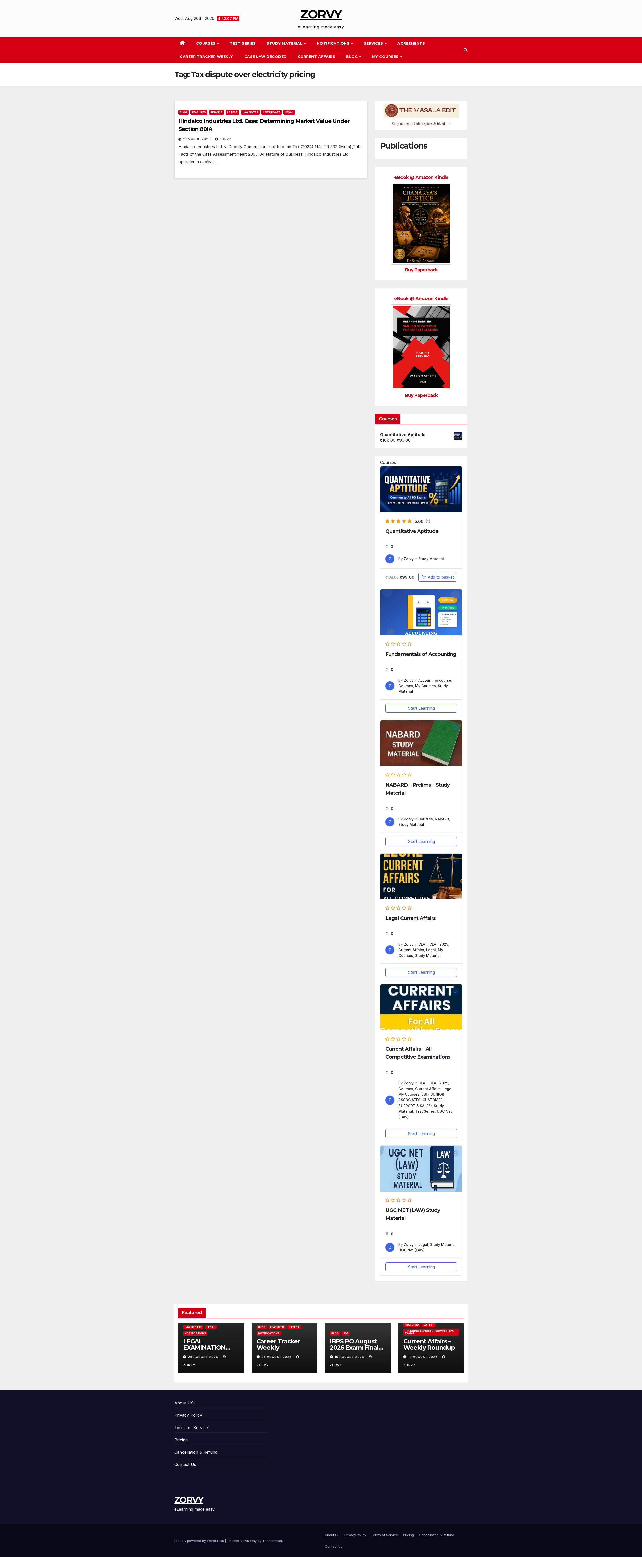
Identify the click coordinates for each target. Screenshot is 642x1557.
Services (374, 43)
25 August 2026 (203, 1357)
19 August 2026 (350, 1357)
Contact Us (185, 1464)
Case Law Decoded (265, 56)
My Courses (386, 56)
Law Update (271, 112)
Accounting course (434, 680)
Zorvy (225, 139)
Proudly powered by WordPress (199, 1541)
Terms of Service (191, 1427)
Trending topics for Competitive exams (429, 1332)
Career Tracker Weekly (206, 56)
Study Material (285, 43)
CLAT (422, 944)
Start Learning (421, 708)
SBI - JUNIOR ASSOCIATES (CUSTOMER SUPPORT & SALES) (421, 1100)
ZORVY (321, 14)
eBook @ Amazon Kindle (421, 177)
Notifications (334, 43)
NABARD (442, 819)
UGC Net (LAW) (411, 1250)
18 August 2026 (423, 1357)
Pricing (181, 1439)
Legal (289, 112)
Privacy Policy (188, 1415)
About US (184, 1402)
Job (346, 1333)
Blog (352, 56)
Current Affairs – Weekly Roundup (429, 1344)
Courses (206, 43)
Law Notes (250, 112)
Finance (216, 112)
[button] (466, 50)
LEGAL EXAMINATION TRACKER (204, 1347)
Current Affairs (316, 56)
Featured (199, 112)
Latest (232, 112)
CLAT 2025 (438, 944)
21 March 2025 (197, 139)
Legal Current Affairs (410, 918)
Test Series (243, 43)
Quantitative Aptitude (411, 531)
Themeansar (272, 1541)
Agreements (411, 43)
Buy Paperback (421, 270)
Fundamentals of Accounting (420, 654)
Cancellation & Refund (195, 1452)
